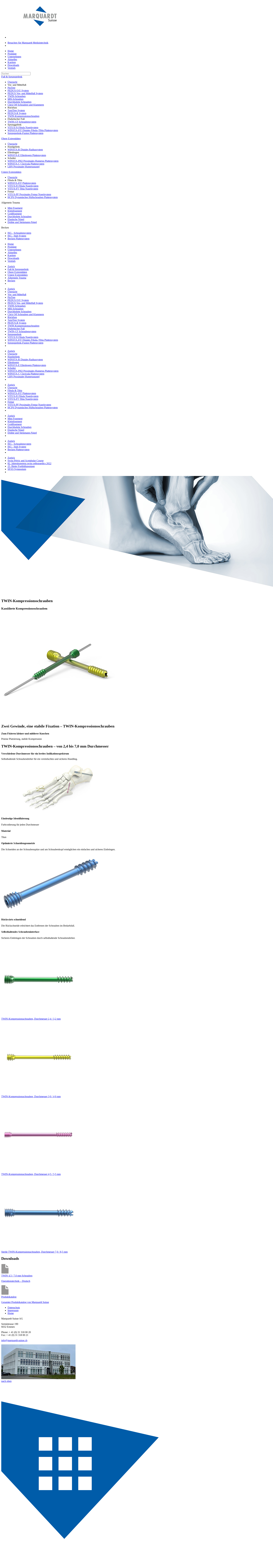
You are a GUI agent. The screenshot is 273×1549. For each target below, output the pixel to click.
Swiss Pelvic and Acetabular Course (26, 460)
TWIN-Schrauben (17, 96)
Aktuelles (12, 59)
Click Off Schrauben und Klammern (26, 104)
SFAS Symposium (17, 469)
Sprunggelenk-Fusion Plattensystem (25, 133)
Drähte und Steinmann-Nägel (22, 222)
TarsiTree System (16, 110)
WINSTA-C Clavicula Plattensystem (26, 163)
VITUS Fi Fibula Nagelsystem (23, 127)
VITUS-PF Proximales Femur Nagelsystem (29, 194)
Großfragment (15, 213)
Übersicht (12, 82)
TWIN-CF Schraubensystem (22, 121)
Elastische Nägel (16, 219)
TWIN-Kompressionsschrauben (23, 116)
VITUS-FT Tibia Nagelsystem (23, 188)
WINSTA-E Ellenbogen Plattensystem (27, 155)
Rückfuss (12, 317)
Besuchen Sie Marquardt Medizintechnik (28, 42)
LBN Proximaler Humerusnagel (23, 166)
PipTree (11, 87)
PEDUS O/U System (18, 90)
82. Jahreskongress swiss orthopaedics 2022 (29, 463)
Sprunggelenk (14, 334)
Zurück (11, 266)
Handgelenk (14, 356)
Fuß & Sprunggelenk (11, 76)
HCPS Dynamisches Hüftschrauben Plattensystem (33, 197)
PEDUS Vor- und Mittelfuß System (25, 93)
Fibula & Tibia (15, 390)
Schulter (12, 368)
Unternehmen (14, 56)
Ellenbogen (13, 362)
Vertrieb (11, 68)
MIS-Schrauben (15, 99)
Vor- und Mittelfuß (17, 294)
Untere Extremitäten (11, 172)
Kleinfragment (15, 210)
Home (11, 51)
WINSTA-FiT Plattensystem (22, 183)
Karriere (12, 62)
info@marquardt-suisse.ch (14, 1340)
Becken (11, 280)
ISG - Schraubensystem (19, 233)
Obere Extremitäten (11, 138)
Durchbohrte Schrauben (19, 102)
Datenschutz (14, 1307)
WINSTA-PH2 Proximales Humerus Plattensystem (33, 161)
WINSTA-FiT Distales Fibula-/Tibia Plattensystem (33, 130)
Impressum (13, 1310)
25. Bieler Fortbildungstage (21, 466)
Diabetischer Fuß (16, 328)
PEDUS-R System (17, 113)
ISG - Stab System (17, 235)
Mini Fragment (15, 208)
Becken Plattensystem (18, 238)
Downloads (13, 65)
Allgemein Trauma (17, 277)
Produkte (12, 53)
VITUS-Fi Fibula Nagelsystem (23, 186)
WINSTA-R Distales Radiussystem (25, 149)
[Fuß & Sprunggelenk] (83, 1546)
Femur (11, 402)
